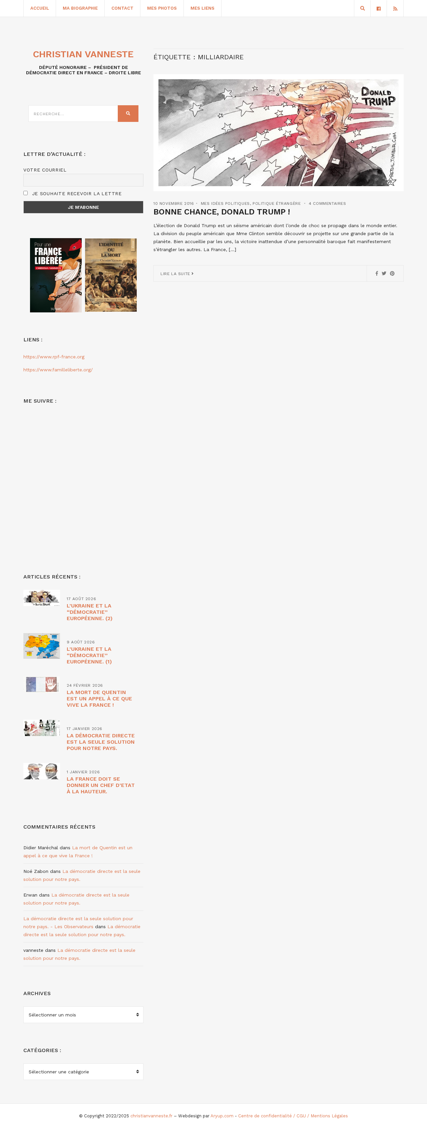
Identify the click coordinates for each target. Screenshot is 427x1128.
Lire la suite (175, 273)
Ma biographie (80, 8)
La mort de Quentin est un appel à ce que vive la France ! (99, 698)
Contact (122, 8)
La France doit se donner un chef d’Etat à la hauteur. (101, 785)
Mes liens (202, 8)
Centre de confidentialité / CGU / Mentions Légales (293, 1115)
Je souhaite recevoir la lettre (76, 193)
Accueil (39, 8)
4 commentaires (327, 203)
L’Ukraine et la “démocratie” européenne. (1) (89, 655)
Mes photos (162, 8)
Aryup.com (222, 1115)
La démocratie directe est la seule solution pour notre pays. (101, 741)
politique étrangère (277, 203)
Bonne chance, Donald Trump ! (221, 211)
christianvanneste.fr (151, 1115)
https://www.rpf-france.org (53, 356)
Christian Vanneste (83, 54)
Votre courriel (45, 170)
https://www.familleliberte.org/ (58, 369)
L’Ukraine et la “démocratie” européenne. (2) (89, 611)
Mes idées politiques (225, 203)
